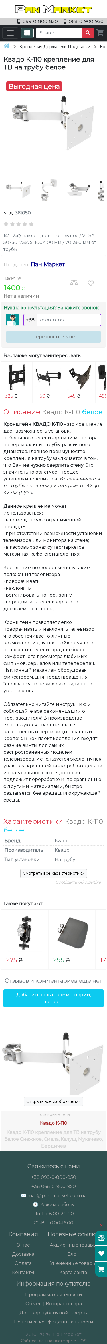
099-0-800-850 (40, 21)
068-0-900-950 (86, 21)
